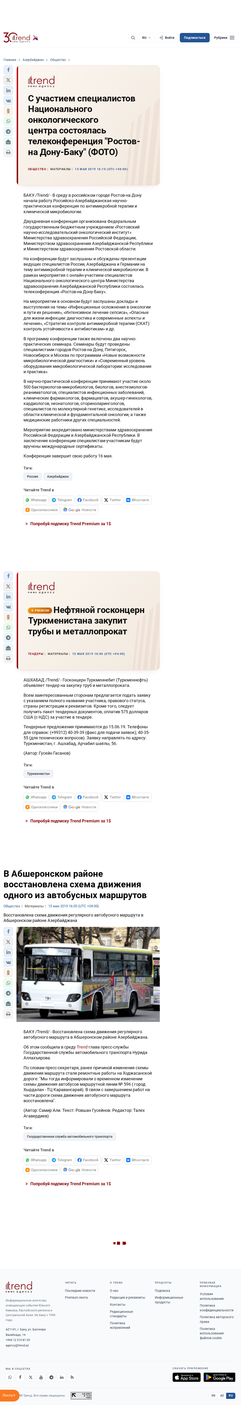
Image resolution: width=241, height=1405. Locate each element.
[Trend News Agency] (19, 1287)
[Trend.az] (21, 37)
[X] (30, 1377)
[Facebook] (20, 1377)
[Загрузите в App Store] (187, 1377)
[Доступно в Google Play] (219, 1377)
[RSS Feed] (72, 1377)
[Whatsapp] (10, 1377)
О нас (114, 1291)
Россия (32, 476)
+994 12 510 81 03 (18, 1340)
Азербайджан (58, 476)
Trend (82, 1047)
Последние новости (80, 1291)
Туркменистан (38, 774)
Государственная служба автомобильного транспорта (69, 1136)
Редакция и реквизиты (127, 1297)
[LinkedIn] (61, 1377)
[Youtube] (41, 1377)
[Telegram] (51, 1377)
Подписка (162, 1291)
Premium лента (76, 1297)
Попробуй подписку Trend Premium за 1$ (70, 523)
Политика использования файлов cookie (212, 1333)
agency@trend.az (17, 1345)
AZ (222, 1395)
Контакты (117, 1304)
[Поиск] (133, 37)
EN (213, 1395)
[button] (8, 69)
